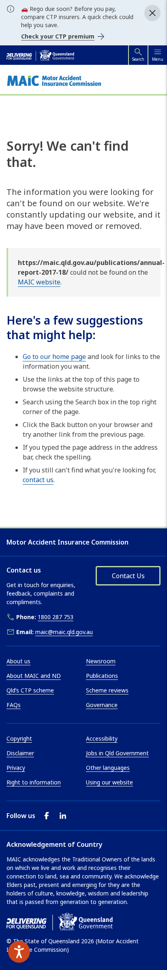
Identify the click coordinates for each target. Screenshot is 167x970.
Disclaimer (20, 753)
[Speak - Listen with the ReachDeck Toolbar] (19, 952)
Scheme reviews (107, 690)
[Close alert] (152, 13)
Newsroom (101, 661)
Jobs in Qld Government (117, 753)
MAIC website (39, 282)
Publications (102, 675)
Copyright (19, 738)
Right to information (33, 782)
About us (18, 661)
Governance (102, 705)
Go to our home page (54, 356)
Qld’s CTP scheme (30, 690)
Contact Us (128, 575)
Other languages (108, 767)
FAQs (13, 705)
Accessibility (102, 738)
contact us (38, 479)
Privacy (15, 767)
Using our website (109, 782)
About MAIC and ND (33, 675)
